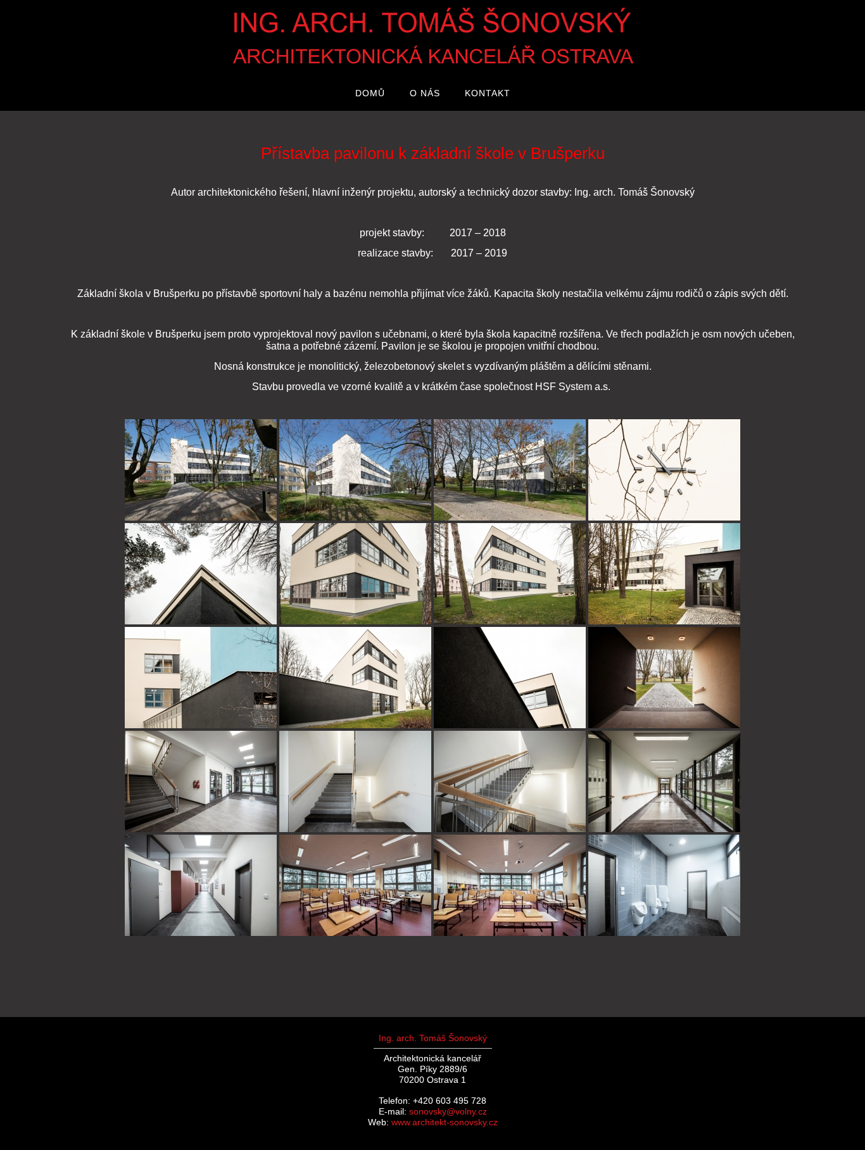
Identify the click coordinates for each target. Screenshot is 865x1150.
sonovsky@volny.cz (448, 1111)
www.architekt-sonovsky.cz (444, 1122)
